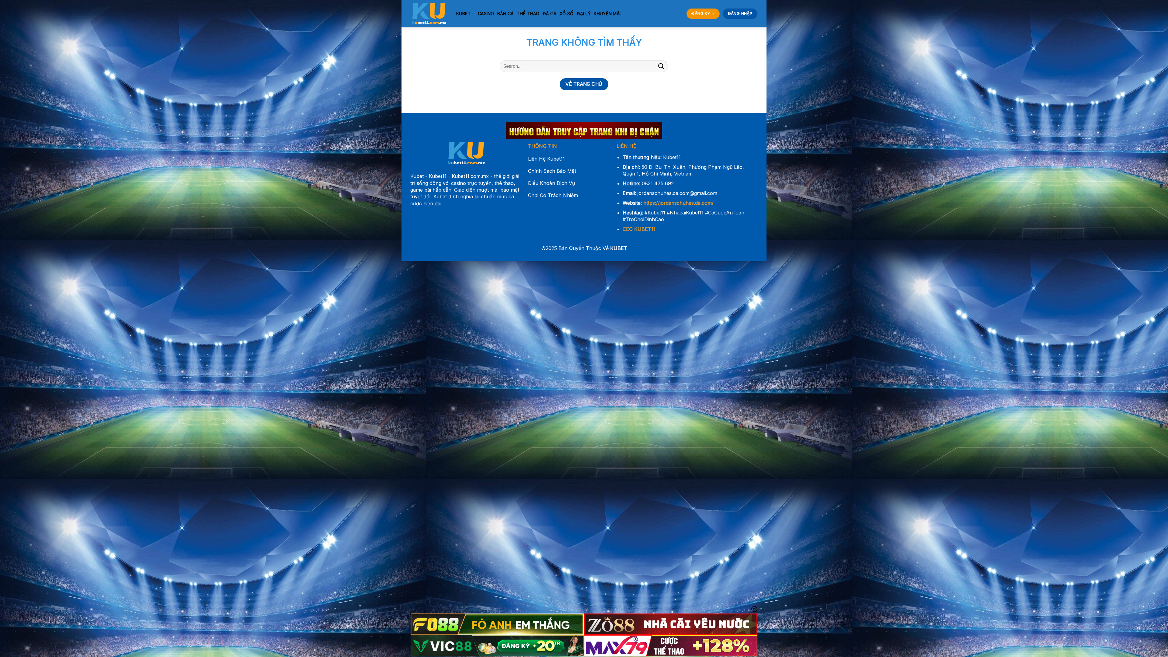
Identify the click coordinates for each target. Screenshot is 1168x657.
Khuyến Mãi (607, 13)
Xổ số (566, 13)
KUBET (463, 13)
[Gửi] (661, 66)
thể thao (527, 13)
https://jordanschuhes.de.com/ (678, 203)
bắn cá (505, 13)
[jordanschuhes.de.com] (429, 13)
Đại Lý (584, 13)
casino (486, 13)
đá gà (549, 13)
